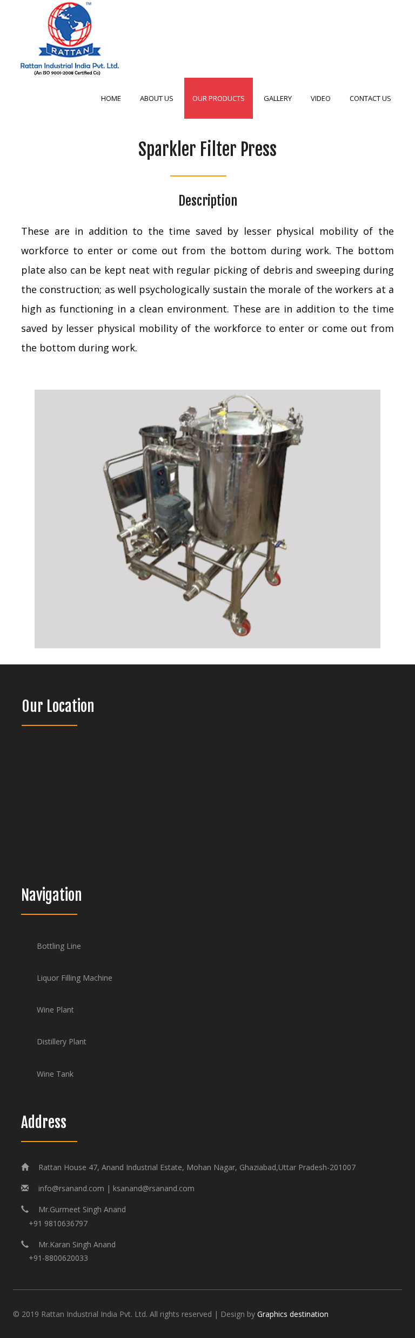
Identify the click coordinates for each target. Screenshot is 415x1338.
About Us (156, 98)
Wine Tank (55, 1074)
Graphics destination (293, 1314)
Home (111, 98)
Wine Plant (55, 1009)
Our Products (218, 98)
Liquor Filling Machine (74, 978)
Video (321, 98)
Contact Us (370, 98)
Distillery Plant (61, 1041)
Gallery (278, 98)
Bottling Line (59, 946)
